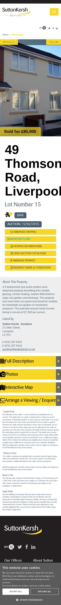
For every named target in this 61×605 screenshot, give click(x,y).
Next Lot (52, 42)
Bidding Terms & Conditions (32, 267)
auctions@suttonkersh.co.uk (18, 349)
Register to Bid (20, 239)
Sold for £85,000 (20, 131)
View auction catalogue (29, 253)
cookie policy (44, 585)
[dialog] (30, 584)
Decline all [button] (44, 591)
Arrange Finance (23, 260)
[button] (30, 599)
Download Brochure (27, 246)
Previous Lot (10, 42)
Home (5, 34)
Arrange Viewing (24, 231)
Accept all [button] (16, 591)
